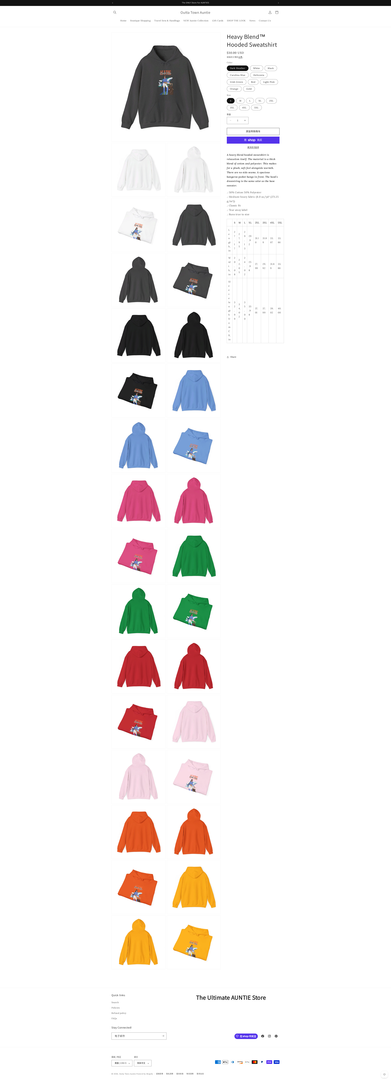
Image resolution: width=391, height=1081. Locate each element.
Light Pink (269, 82)
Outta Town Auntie (127, 1074)
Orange (234, 88)
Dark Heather (237, 68)
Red (253, 82)
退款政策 (159, 1074)
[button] (114, 12)
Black (271, 68)
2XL (271, 100)
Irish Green (236, 82)
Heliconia (258, 75)
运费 (240, 57)
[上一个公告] (112, 3)
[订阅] (163, 1035)
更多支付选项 (253, 147)
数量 (229, 114)
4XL (244, 107)
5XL (256, 107)
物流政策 (190, 1074)
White (256, 68)
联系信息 (200, 1074)
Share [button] (233, 356)
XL (260, 100)
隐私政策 (169, 1074)
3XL (232, 107)
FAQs (114, 1018)
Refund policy (118, 1013)
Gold (249, 88)
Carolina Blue (237, 75)
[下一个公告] (278, 3)
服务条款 (180, 1074)
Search (115, 1002)
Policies (115, 1007)
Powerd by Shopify (144, 1074)
